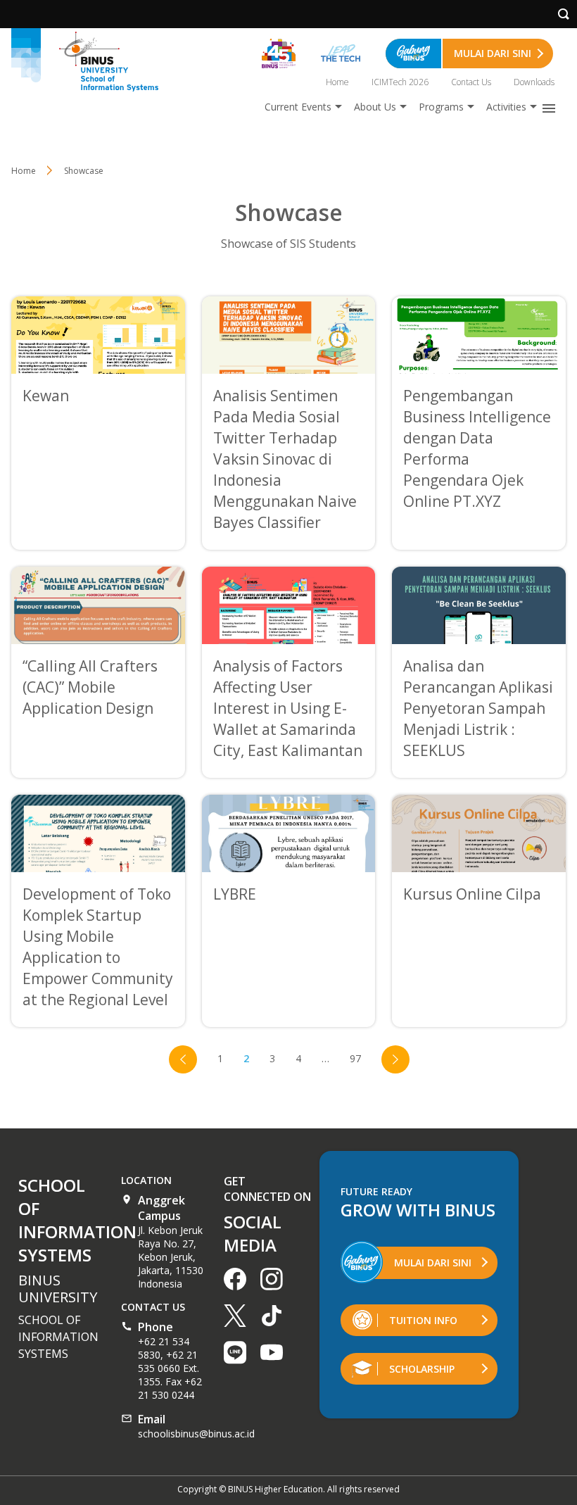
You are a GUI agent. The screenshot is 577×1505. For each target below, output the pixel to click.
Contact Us (471, 82)
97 (355, 1058)
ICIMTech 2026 (400, 82)
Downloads (534, 82)
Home (337, 82)
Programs (441, 106)
